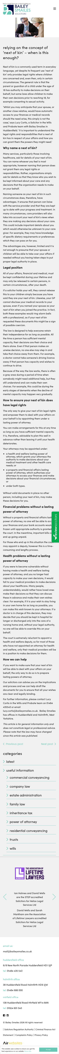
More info (27, 1051)
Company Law (20, 786)
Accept (48, 1049)
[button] (5, 897)
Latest (10, 761)
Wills (13, 848)
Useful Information (20, 770)
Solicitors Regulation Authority (18, 1029)
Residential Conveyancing (28, 830)
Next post (47, 744)
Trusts (14, 839)
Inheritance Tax (21, 813)
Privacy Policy (41, 1035)
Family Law (17, 804)
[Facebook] (4, 1015)
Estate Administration (26, 795)
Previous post (14, 744)
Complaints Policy (24, 1035)
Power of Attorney (23, 821)
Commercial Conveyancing (29, 777)
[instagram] (8, 1015)
